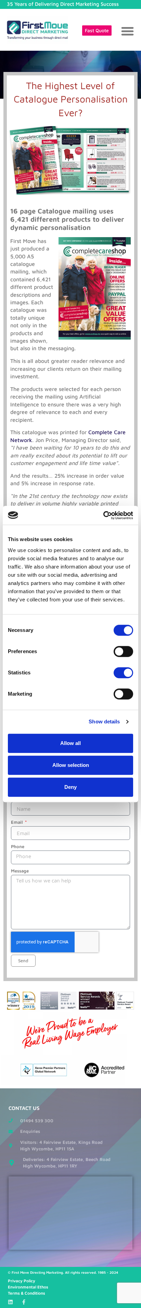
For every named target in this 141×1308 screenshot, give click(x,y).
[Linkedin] (10, 1302)
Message (20, 870)
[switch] (123, 651)
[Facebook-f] (23, 1302)
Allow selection (70, 765)
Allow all (70, 743)
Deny (70, 787)
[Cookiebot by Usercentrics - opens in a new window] (103, 515)
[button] (127, 31)
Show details (104, 721)
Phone (17, 846)
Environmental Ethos (28, 1286)
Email (17, 822)
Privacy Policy (21, 1280)
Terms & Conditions (26, 1293)
